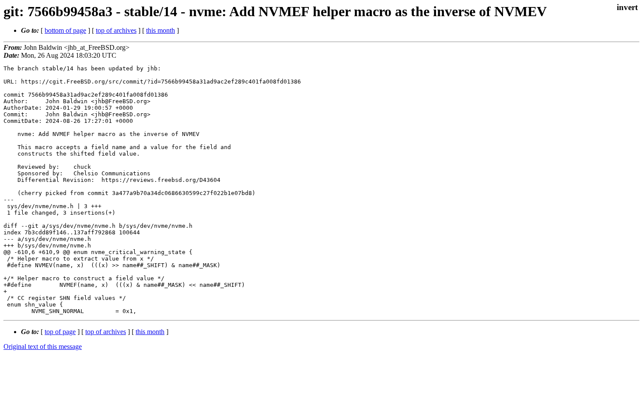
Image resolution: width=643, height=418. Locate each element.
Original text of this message (42, 346)
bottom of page (65, 30)
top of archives (116, 30)
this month (160, 30)
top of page (60, 331)
